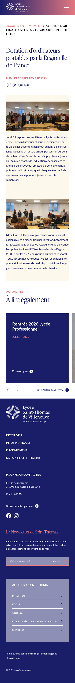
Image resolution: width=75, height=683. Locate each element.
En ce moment (31, 25)
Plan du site (13, 658)
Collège (17, 612)
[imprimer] (26, 85)
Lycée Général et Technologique (34, 621)
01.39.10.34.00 (14, 493)
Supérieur (18, 629)
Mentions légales (47, 653)
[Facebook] (9, 85)
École (16, 604)
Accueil (12, 25)
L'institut (18, 595)
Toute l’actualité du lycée (49, 390)
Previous (8, 390)
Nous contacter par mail (19, 506)
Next (17, 390)
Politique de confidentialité (21, 653)
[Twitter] (15, 85)
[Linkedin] (20, 85)
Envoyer (56, 561)
